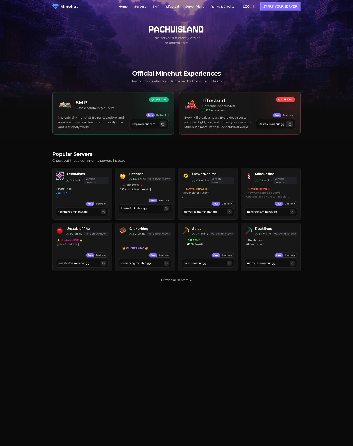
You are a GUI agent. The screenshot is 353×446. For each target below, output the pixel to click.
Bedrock (161, 115)
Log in (248, 6)
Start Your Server (280, 6)
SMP (156, 6)
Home (123, 6)
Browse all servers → (176, 280)
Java (150, 115)
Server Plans (194, 6)
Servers (140, 6)
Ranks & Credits (222, 6)
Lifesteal (172, 6)
